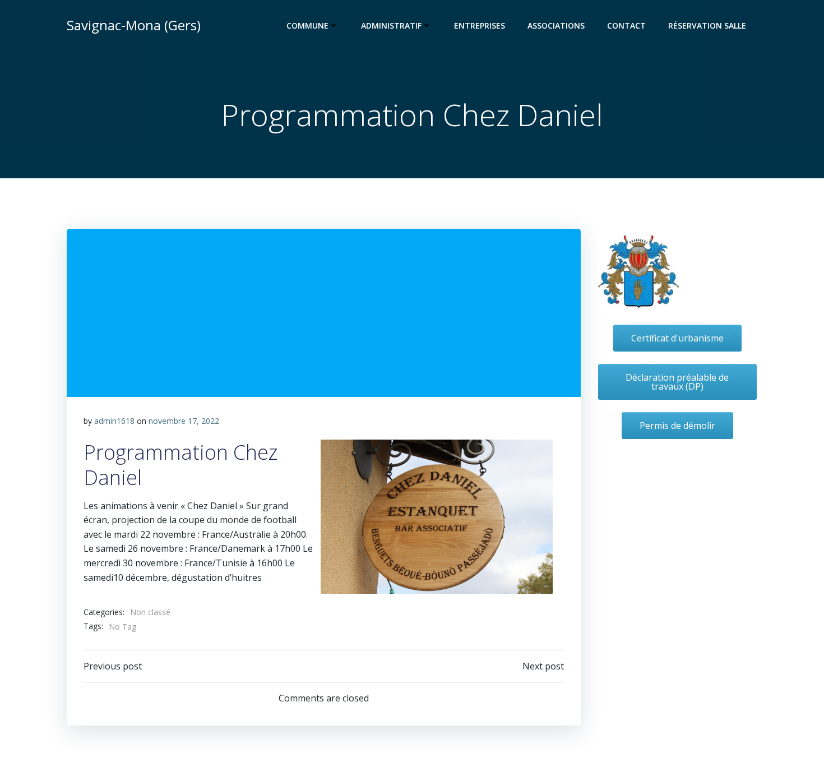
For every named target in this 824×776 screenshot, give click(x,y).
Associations (556, 25)
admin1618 (114, 420)
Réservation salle (707, 25)
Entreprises (479, 25)
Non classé (150, 612)
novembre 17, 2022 (184, 420)
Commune (307, 25)
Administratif (391, 25)
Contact (626, 25)
